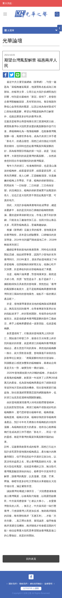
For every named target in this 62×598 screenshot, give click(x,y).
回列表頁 (31, 558)
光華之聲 (31, 14)
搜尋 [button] (57, 14)
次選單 (10, 30)
